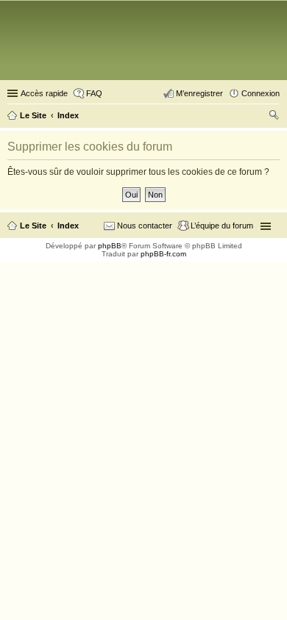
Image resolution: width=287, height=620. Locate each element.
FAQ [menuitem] (94, 93)
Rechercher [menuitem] (274, 117)
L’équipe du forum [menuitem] (222, 225)
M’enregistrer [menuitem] (199, 93)
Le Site (33, 225)
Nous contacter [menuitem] (144, 225)
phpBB (109, 246)
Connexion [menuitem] (260, 93)
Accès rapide (44, 93)
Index (68, 225)
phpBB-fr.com (163, 254)
